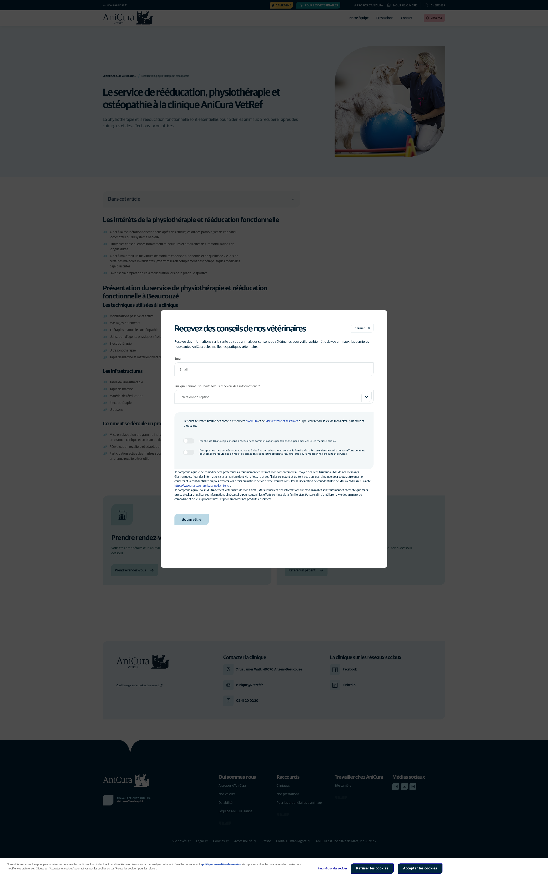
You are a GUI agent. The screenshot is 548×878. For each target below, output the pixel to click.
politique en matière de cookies (221, 864)
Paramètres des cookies (332, 868)
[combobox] (274, 397)
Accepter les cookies (420, 868)
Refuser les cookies (372, 868)
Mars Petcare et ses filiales (281, 421)
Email (178, 358)
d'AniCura (252, 421)
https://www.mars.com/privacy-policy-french (202, 485)
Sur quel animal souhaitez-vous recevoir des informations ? (217, 386)
